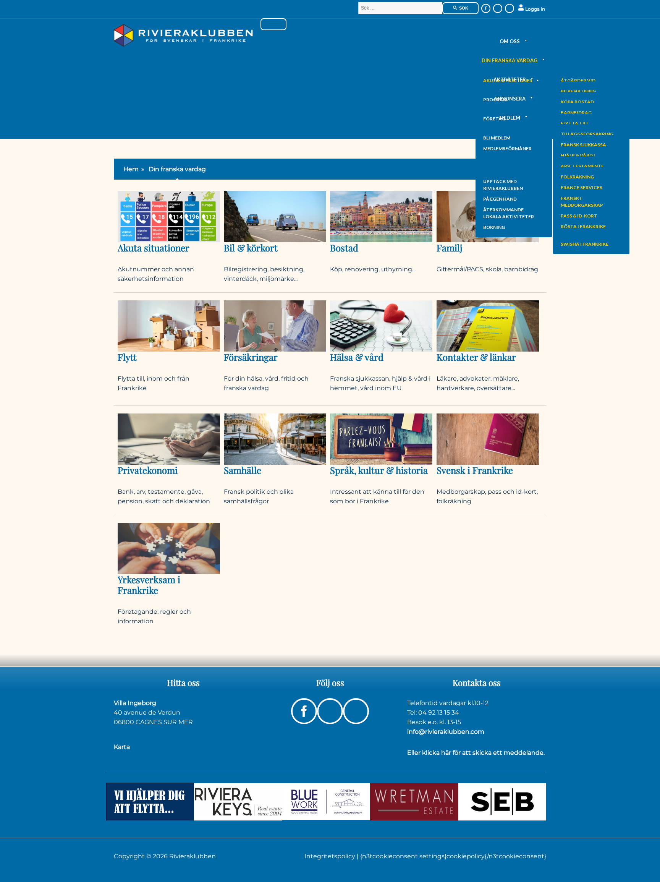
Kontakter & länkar (476, 357)
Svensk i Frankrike (475, 470)
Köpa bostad (577, 102)
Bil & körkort (251, 248)
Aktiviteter (509, 79)
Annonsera (510, 99)
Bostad (344, 248)
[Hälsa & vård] (381, 325)
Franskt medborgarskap (582, 201)
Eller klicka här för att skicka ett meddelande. (476, 752)
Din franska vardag (509, 60)
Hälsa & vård (356, 357)
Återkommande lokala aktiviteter (508, 213)
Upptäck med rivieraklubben (503, 184)
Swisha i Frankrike (584, 244)
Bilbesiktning (578, 91)
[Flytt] (169, 325)
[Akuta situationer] (169, 216)
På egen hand (500, 199)
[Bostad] (381, 216)
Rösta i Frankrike (583, 226)
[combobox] (400, 8)
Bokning (494, 227)
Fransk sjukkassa (583, 145)
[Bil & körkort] (275, 216)
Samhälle (242, 470)
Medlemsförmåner (507, 148)
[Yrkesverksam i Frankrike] (169, 548)
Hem (131, 169)
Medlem (509, 118)
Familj (449, 248)
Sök (463, 8)
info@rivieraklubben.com (445, 731)
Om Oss (510, 41)
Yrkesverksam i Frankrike (149, 584)
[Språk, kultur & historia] (381, 438)
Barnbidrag (576, 112)
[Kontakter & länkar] (488, 325)
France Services (581, 187)
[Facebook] (485, 8)
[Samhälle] (275, 438)
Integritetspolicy (330, 856)
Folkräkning (577, 177)
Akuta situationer (153, 248)
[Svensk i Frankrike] (488, 438)
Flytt (127, 357)
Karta (122, 747)
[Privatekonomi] (169, 438)
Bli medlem (496, 138)
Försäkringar (251, 357)
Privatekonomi (148, 470)
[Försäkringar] (275, 325)
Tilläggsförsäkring (587, 134)
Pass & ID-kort (579, 216)
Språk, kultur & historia (379, 470)
